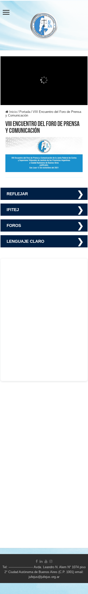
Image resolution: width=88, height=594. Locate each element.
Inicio (12, 112)
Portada (24, 112)
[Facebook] (36, 561)
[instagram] (51, 561)
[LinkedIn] (41, 561)
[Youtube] (46, 561)
